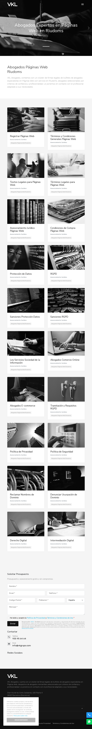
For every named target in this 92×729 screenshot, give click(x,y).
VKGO (32, 621)
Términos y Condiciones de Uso (60, 618)
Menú (9, 708)
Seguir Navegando (21, 720)
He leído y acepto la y (42, 618)
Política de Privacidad (36, 618)
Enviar (12, 624)
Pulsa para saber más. (21, 715)
